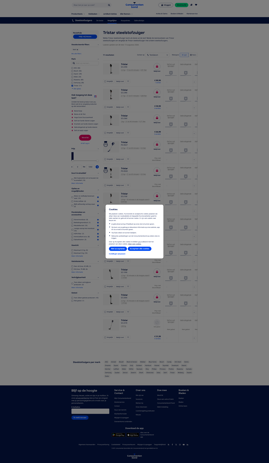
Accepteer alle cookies (139, 249)
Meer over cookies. (134, 244)
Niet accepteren (118, 249)
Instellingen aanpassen (117, 254)
